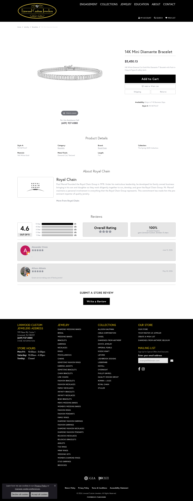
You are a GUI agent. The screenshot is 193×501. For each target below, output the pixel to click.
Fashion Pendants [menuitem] (66, 414)
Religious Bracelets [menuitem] (67, 439)
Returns (163, 92)
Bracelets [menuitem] (62, 340)
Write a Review (96, 301)
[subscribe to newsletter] (172, 360)
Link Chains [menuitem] (63, 377)
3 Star (38, 229)
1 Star (38, 235)
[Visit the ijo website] (103, 478)
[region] (69, 74)
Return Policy (70, 488)
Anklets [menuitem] (61, 443)
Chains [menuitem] (61, 358)
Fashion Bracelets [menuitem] (66, 380)
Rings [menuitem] (60, 351)
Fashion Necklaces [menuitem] (66, 384)
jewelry (26, 27)
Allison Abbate (39, 268)
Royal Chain (102, 148)
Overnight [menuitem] (103, 369)
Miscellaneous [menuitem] (64, 355)
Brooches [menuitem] (62, 465)
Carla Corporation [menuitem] (107, 333)
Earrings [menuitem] (62, 344)
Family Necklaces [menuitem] (65, 388)
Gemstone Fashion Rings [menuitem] (69, 362)
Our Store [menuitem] (143, 329)
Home (19, 27)
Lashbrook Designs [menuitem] (107, 358)
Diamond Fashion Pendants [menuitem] (71, 432)
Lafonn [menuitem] (101, 355)
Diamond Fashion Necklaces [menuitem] (71, 428)
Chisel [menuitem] (101, 336)
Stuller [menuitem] (101, 388)
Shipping (137, 92)
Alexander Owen (40, 247)
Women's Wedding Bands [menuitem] (69, 406)
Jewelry (125, 4)
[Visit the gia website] (90, 478)
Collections (109, 4)
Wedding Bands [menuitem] (65, 336)
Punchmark (101, 497)
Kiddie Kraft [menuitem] (103, 351)
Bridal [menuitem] (60, 333)
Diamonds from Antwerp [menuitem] (109, 340)
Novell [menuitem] (101, 366)
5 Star (38, 224)
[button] (144, 18)
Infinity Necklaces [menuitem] (66, 395)
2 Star (38, 232)
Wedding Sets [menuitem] (64, 454)
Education (141, 4)
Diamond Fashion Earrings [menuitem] (70, 421)
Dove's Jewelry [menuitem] (105, 344)
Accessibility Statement (119, 488)
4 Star (38, 227)
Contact (169, 4)
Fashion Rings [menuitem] (64, 410)
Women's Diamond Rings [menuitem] (69, 458)
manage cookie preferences (27, 489)
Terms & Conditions (99, 488)
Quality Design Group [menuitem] (108, 377)
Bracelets (35, 27)
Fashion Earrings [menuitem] (66, 425)
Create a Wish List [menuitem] (146, 336)
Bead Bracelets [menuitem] (65, 399)
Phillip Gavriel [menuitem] (104, 373)
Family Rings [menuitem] (63, 417)
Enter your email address (150, 355)
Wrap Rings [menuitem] (63, 450)
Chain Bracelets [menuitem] (65, 373)
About (156, 4)
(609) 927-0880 (69, 123)
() (75, 224)
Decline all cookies (20, 494)
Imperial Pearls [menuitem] (105, 347)
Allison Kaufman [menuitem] (106, 329)
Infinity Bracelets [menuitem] (66, 392)
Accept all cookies (39, 494)
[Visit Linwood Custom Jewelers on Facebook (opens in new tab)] (139, 369)
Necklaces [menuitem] (62, 347)
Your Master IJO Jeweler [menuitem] (149, 333)
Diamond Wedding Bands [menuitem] (69, 329)
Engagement (88, 4)
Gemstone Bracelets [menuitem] (67, 369)
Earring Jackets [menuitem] (65, 366)
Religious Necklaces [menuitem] (67, 436)
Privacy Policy (83, 488)
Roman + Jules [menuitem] (104, 380)
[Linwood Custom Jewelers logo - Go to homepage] (39, 11)
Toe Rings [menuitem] (62, 447)
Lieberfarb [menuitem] (102, 362)
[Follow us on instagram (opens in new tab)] (143, 369)
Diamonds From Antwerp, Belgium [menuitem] (154, 340)
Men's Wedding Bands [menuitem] (68, 403)
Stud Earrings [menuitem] (64, 461)
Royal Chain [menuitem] (103, 384)
